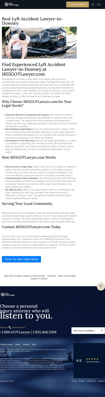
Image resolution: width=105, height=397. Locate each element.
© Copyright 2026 (6, 381)
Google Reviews (92, 362)
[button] (99, 4)
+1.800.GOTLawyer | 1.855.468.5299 (28, 332)
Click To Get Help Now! (21, 259)
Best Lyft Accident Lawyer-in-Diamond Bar (24, 275)
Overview (51, 275)
